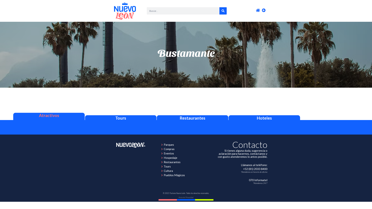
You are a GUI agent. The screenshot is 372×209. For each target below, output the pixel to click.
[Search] (223, 11)
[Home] (130, 145)
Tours (120, 118)
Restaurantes (192, 118)
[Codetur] (125, 11)
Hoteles (264, 118)
